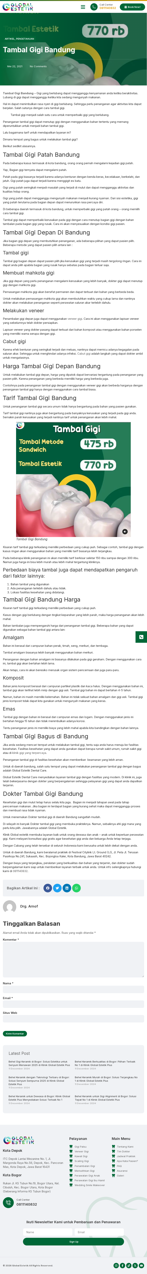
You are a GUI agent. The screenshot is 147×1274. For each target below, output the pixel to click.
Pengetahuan (25, 38)
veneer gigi (75, 319)
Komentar (11, 939)
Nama (8, 983)
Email (8, 998)
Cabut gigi (84, 353)
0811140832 (20, 871)
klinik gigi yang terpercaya (29, 753)
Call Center (106, 4)
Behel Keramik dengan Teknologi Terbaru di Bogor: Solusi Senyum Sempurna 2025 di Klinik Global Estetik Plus (39, 1081)
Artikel (10, 38)
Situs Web (10, 1013)
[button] (83, 7)
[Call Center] (94, 7)
